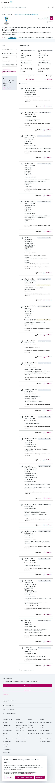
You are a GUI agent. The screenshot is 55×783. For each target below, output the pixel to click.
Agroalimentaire (19, 722)
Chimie (17, 733)
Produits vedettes (7, 749)
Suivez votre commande (33, 733)
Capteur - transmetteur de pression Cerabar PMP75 (26, 14)
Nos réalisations (44, 736)
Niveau (4, 728)
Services (5, 755)
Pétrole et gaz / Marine (21, 728)
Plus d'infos (5, 694)
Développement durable (45, 738)
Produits (4, 14)
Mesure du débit (7, 725)
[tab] (12, 37)
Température (6, 733)
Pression (10, 14)
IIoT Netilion (6, 744)
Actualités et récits (44, 730)
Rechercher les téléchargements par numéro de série (9, 71)
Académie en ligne (32, 730)
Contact (42, 725)
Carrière (42, 728)
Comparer (50, 21)
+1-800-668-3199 (10, 709)
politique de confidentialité (27, 773)
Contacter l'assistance (33, 722)
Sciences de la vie (20, 730)
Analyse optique (7, 741)
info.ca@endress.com (11, 713)
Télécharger (30, 725)
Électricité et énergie (20, 736)
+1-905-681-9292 (10, 705)
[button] (27, 685)
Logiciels (5, 746)
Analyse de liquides (7, 730)
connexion (46, 19)
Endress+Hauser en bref (46, 722)
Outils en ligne (6, 752)
